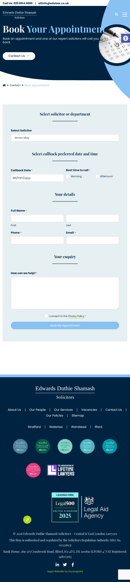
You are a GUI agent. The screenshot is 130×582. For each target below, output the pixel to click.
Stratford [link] (34, 427)
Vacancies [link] (89, 409)
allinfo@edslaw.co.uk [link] (53, 3)
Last (68, 225)
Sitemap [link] (78, 415)
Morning (76, 176)
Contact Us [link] (17, 56)
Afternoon (106, 176)
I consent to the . (67, 316)
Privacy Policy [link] (76, 316)
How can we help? (24, 273)
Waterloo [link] (56, 427)
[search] (117, 15)
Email (71, 233)
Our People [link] (37, 409)
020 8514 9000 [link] (17, 3)
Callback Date (21, 170)
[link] (125, 38)
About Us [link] (14, 409)
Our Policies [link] (54, 415)
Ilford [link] (98, 427)
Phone (16, 233)
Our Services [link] (63, 409)
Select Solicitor (21, 130)
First (13, 225)
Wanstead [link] (78, 427)
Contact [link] (15, 85)
